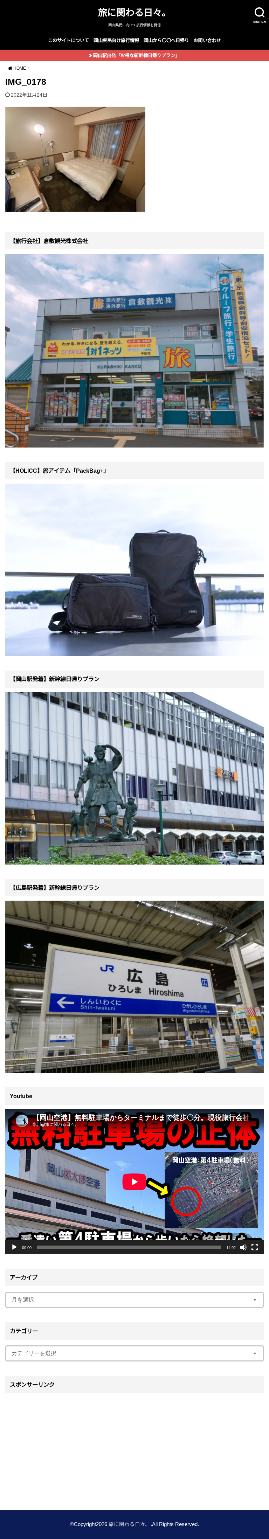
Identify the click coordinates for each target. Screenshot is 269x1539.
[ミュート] (243, 1247)
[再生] (14, 1247)
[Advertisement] (134, 1447)
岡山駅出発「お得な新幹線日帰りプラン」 (136, 55)
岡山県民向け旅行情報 (116, 40)
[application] (134, 1181)
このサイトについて (68, 40)
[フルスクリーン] (254, 1247)
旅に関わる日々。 (134, 12)
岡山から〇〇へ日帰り (166, 40)
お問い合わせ (207, 40)
